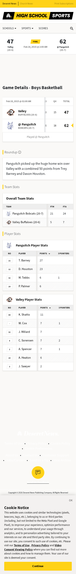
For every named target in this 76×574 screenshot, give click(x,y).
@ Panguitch (63, 47)
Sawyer (24, 366)
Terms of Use (13, 443)
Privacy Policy (36, 443)
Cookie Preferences (38, 448)
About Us (11, 455)
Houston (26, 269)
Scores (43, 28)
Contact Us (30, 455)
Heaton (25, 358)
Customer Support (55, 455)
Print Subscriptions (63, 3)
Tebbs (24, 278)
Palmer (24, 286)
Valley (10, 47)
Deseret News (9, 3)
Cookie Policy (60, 443)
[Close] (71, 501)
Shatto (24, 315)
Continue (37, 566)
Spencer (25, 349)
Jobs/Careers (15, 460)
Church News (26, 3)
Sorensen (26, 340)
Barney (24, 260)
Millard (24, 332)
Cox (23, 323)
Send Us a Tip (39, 460)
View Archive (62, 460)
